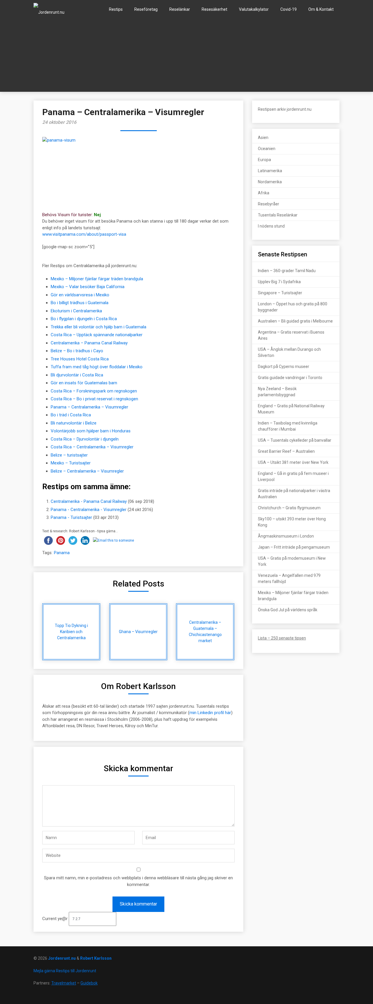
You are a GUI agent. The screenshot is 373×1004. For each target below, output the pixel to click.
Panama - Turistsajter (71, 517)
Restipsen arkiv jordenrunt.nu (285, 109)
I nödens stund (271, 226)
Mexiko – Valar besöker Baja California (87, 286)
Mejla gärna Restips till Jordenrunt (65, 970)
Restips (116, 9)
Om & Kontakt (321, 9)
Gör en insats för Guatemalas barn (84, 382)
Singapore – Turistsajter (280, 292)
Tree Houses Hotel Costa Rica (80, 359)
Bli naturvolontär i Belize (73, 423)
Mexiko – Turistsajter (71, 463)
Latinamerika (270, 170)
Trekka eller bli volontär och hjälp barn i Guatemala (98, 327)
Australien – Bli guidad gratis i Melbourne (295, 321)
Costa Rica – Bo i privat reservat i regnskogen (94, 398)
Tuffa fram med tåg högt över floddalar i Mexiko (96, 366)
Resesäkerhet (214, 9)
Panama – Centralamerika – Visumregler (89, 407)
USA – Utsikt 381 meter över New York (293, 462)
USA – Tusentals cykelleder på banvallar (294, 440)
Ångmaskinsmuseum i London (286, 536)
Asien (263, 137)
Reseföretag (146, 9)
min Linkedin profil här (210, 712)
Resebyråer (268, 204)
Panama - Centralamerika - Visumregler (88, 509)
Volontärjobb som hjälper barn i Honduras (91, 431)
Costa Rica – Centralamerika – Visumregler (92, 447)
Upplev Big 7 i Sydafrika (279, 281)
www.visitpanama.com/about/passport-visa (84, 234)
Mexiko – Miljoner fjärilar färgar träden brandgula (97, 278)
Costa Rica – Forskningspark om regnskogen (94, 391)
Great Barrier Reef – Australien (286, 451)
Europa (264, 159)
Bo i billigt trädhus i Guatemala (79, 302)
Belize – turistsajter (69, 455)
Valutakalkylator (254, 9)
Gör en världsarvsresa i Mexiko (80, 294)
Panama (62, 552)
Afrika (263, 193)
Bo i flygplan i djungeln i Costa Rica (84, 318)
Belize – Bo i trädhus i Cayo (77, 350)
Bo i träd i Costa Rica (71, 415)
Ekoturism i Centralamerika (76, 310)
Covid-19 (288, 9)
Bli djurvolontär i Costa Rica (77, 375)
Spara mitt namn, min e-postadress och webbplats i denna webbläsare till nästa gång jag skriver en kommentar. (138, 881)
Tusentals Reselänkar (278, 215)
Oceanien (266, 148)
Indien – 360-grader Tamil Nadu (287, 270)
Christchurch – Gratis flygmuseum (289, 507)
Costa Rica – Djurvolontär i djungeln (85, 439)
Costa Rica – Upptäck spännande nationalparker (96, 334)
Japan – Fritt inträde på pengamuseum (294, 547)
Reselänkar (179, 9)
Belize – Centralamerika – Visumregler (87, 471)
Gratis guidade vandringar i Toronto (290, 377)
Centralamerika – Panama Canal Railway (89, 343)
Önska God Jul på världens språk (287, 609)
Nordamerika (270, 181)
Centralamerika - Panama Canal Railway (89, 501)
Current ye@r (55, 918)
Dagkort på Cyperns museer (283, 366)
